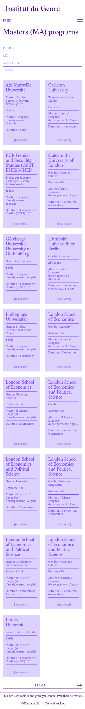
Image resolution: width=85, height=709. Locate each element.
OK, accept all (30, 703)
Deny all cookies (55, 703)
